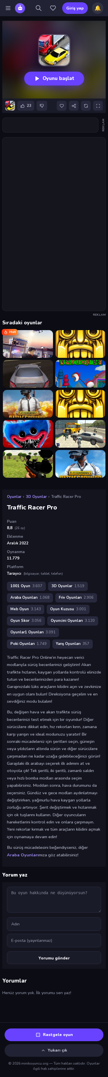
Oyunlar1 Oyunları (33, 632)
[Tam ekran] (98, 106)
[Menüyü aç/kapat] (8, 8)
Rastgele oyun (58, 1034)
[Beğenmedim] (42, 106)
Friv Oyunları (76, 597)
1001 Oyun (26, 586)
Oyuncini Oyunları (73, 620)
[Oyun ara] (38, 8)
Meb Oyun (25, 609)
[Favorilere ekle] (62, 106)
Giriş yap (75, 8)
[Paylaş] (74, 106)
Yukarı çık (57, 1050)
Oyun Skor (25, 620)
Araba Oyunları (30, 597)
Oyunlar (14, 496)
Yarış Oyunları (72, 643)
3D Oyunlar (36, 496)
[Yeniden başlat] (86, 106)
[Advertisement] (50, 125)
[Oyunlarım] (53, 8)
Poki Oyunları (28, 643)
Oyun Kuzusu (68, 609)
